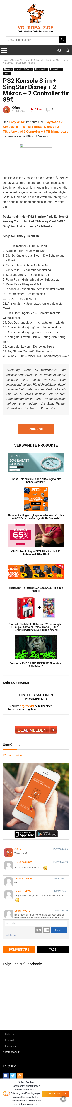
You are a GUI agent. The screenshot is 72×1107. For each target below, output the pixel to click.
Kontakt (9, 1040)
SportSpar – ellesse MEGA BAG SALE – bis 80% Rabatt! (36, 589)
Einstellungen (10, 935)
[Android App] (47, 832)
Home (6, 60)
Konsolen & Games (23, 69)
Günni (16, 107)
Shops (14, 60)
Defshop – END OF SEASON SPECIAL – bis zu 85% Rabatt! (36, 665)
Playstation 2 (56, 69)
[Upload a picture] (46, 930)
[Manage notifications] (63, 1099)
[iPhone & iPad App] (25, 832)
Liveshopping (41, 69)
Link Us (9, 1034)
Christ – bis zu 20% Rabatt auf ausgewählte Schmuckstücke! (36, 480)
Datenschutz (12, 1051)
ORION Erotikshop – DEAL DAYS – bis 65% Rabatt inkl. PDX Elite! (36, 553)
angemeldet (27, 706)
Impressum (11, 1045)
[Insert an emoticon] (38, 930)
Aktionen (24, 60)
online (12, 755)
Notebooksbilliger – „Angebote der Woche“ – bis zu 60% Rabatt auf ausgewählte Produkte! (36, 517)
